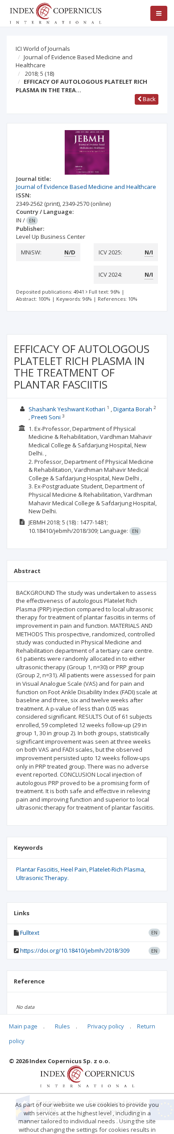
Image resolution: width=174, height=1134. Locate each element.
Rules (62, 1026)
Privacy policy (105, 1026)
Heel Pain (74, 869)
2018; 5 (39, 74)
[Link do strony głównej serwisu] (55, 12)
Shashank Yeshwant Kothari (67, 409)
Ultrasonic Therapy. (42, 878)
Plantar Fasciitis (37, 869)
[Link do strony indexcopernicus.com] (87, 1076)
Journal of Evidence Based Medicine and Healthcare (74, 61)
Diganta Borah (132, 409)
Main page (23, 1026)
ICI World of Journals (43, 49)
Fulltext (29, 933)
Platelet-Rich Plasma (116, 869)
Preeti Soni (46, 417)
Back (148, 99)
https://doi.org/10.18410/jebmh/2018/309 (74, 950)
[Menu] (158, 13)
